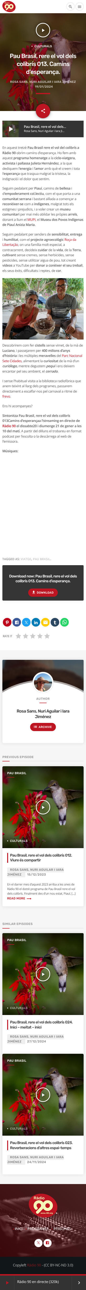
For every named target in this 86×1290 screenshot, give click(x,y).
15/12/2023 (36, 875)
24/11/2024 (36, 1162)
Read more (19, 898)
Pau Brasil (17, 773)
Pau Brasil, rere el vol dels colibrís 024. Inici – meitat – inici (41, 1024)
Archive (42, 727)
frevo (6, 396)
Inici (18, 1228)
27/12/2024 (36, 1041)
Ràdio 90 (9, 426)
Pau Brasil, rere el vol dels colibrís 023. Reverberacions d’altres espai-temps (41, 1145)
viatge (26, 559)
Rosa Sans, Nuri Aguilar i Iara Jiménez (43, 82)
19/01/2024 (44, 87)
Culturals (43, 46)
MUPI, (31, 219)
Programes (37, 1228)
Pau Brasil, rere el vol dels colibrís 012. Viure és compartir (41, 857)
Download (43, 592)
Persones (62, 1228)
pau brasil (41, 559)
